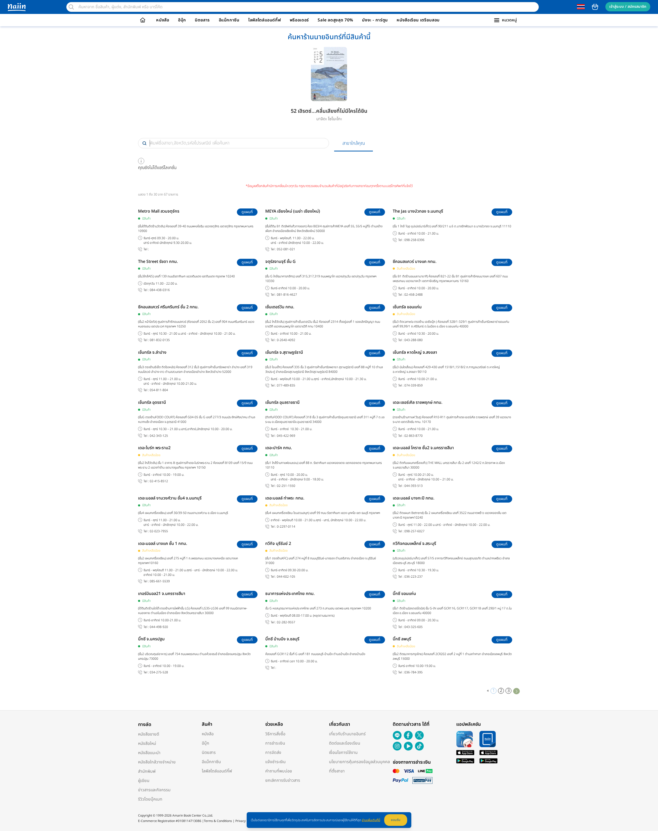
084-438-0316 (160, 290)
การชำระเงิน (275, 743)
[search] (71, 7)
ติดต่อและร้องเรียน (344, 743)
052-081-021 (286, 249)
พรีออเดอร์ (299, 20)
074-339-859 (413, 385)
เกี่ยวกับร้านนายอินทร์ (347, 734)
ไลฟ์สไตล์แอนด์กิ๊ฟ (264, 20)
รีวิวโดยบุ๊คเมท (150, 799)
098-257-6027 (414, 531)
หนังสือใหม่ (147, 743)
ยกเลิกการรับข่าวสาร (282, 780)
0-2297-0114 (286, 527)
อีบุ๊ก (182, 20)
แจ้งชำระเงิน (275, 762)
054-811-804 (159, 390)
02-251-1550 (286, 486)
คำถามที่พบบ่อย (278, 771)
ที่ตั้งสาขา (337, 771)
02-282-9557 (286, 622)
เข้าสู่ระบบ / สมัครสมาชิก (627, 6)
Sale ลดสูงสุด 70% (335, 20)
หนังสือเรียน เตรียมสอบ (418, 20)
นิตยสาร (202, 20)
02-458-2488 (413, 295)
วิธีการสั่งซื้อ (275, 734)
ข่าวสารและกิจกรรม (154, 790)
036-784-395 (413, 672)
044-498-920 (159, 627)
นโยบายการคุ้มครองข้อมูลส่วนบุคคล (359, 762)
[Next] (516, 690)
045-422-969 (286, 436)
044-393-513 (413, 486)
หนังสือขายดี (148, 734)
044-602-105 (286, 577)
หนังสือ (162, 20)
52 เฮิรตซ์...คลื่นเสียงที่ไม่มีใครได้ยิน (329, 111)
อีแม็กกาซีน (229, 20)
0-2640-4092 (286, 340)
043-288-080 (413, 340)
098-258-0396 (414, 240)
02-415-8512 (159, 481)
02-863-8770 (413, 436)
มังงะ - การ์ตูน (375, 20)
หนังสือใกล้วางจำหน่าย (157, 762)
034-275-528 (159, 672)
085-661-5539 (160, 581)
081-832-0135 (160, 340)
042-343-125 (159, 436)
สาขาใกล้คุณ (353, 143)
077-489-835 (286, 385)
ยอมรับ (395, 820)
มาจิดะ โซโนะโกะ (329, 119)
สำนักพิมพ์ (147, 771)
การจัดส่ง (273, 752)
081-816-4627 (287, 295)
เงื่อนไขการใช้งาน (343, 752)
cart (595, 7)
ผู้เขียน (143, 781)
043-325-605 (413, 627)
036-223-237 (413, 577)
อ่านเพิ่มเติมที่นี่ (371, 820)
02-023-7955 (159, 531)
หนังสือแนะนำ (149, 753)
